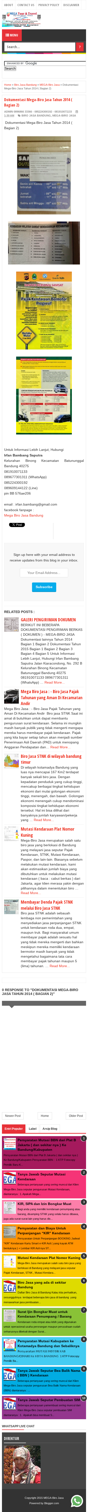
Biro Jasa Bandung (36, 115)
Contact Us (25, 5)
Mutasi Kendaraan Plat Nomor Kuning (49, 1258)
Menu (13, 35)
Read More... (54, 682)
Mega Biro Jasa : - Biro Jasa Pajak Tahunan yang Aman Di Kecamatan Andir (51, 697)
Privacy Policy (48, 5)
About (8, 5)
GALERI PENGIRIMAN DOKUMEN (48, 620)
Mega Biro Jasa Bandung (23, 515)
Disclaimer (71, 5)
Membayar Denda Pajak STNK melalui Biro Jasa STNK (47, 905)
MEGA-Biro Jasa (64, 115)
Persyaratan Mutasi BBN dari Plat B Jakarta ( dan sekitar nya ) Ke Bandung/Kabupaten (47, 1145)
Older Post (76, 1116)
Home (45, 1116)
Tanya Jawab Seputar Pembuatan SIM (49, 1400)
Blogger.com (51, 1503)
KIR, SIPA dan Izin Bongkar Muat (44, 1204)
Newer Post (13, 1116)
